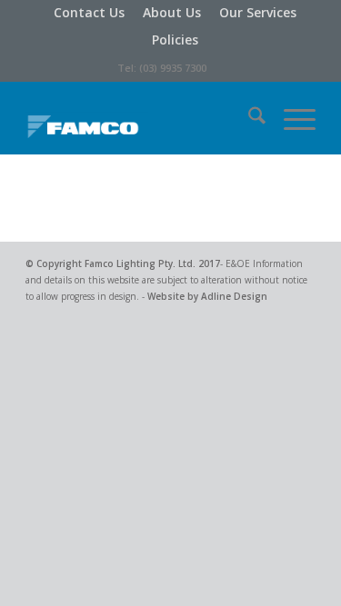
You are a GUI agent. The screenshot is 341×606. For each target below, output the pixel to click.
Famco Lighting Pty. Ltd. (140, 263)
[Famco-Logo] (141, 118)
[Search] (248, 118)
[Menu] (291, 118)
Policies (175, 39)
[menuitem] (89, 12)
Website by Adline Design (207, 296)
